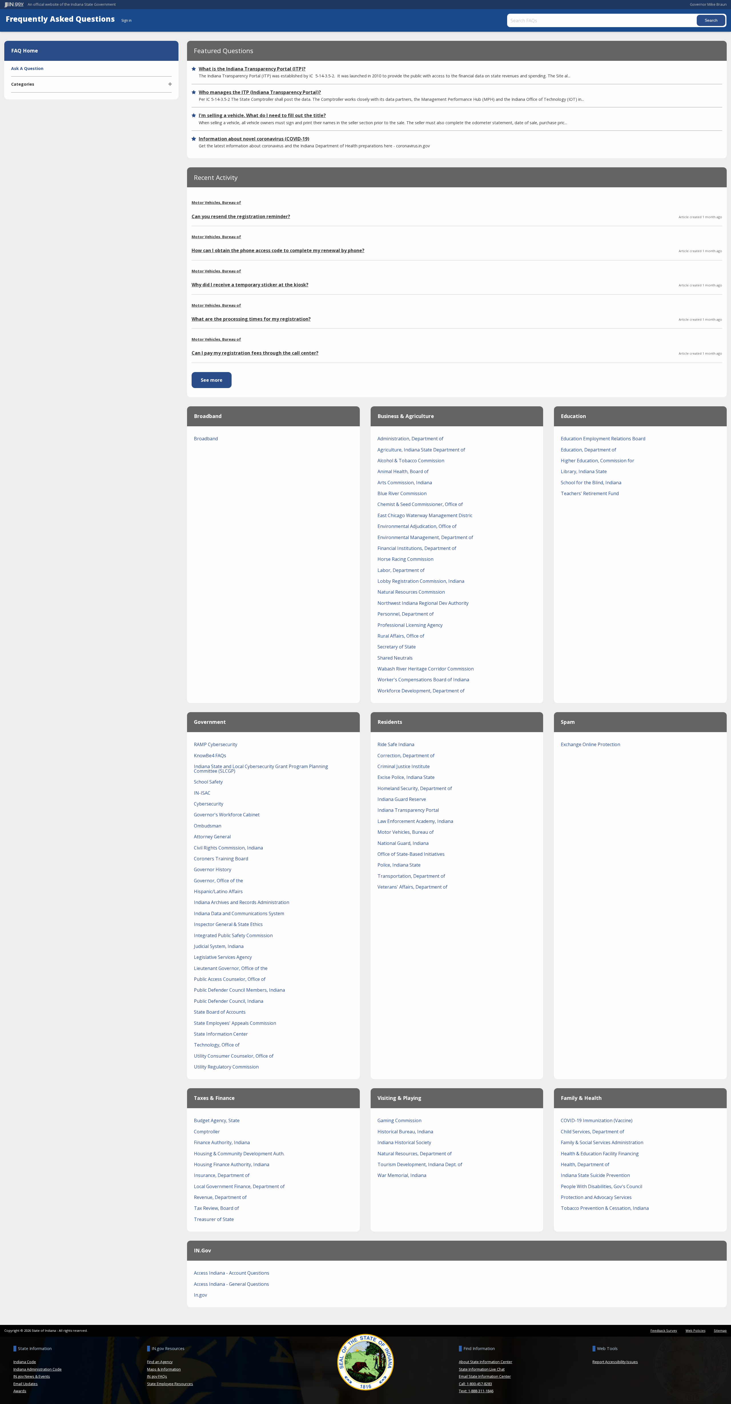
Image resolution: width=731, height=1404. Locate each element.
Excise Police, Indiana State (406, 777)
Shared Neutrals (395, 658)
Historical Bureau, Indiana (405, 1131)
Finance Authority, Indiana (222, 1142)
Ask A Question (27, 68)
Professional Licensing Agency (410, 625)
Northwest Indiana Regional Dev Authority (423, 603)
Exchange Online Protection (590, 744)
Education (573, 416)
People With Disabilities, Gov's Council (601, 1186)
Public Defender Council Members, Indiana (239, 990)
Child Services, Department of (592, 1131)
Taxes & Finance (214, 1097)
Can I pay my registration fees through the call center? (255, 353)
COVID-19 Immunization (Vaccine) (596, 1120)
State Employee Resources (170, 1383)
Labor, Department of (401, 570)
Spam (568, 721)
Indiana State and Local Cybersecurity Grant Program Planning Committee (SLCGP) (261, 768)
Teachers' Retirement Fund (590, 493)
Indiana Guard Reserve (401, 799)
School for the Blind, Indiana (591, 482)
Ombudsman (207, 826)
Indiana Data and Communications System (239, 913)
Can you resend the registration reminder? (241, 216)
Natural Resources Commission (411, 592)
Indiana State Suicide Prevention (595, 1175)
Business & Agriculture (405, 416)
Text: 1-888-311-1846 (476, 1391)
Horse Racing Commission (405, 559)
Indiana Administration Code (37, 1369)
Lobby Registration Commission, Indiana (420, 581)
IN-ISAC (202, 793)
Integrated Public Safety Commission (233, 935)
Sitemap (720, 1330)
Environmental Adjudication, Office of (417, 526)
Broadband (208, 416)
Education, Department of (588, 450)
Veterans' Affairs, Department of (412, 887)
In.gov (200, 1295)
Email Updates (25, 1383)
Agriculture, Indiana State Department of (421, 450)
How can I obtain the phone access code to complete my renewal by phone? (278, 250)
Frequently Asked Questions (61, 19)
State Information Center (221, 1034)
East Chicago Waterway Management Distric (424, 515)
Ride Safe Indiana (395, 744)
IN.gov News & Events (31, 1376)
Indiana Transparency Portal (408, 810)
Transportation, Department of (411, 876)
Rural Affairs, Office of (400, 636)
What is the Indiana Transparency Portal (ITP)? (252, 69)
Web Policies (695, 1330)
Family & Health (581, 1097)
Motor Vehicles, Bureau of (216, 202)
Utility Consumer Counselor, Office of (234, 1056)
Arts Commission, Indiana (404, 482)
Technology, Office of (217, 1045)
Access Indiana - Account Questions (231, 1273)
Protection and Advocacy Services (596, 1197)
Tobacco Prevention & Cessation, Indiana (605, 1208)
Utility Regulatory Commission (226, 1067)
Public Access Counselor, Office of (230, 979)
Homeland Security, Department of (414, 788)
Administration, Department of (410, 438)
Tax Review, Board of (216, 1208)
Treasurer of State (214, 1219)
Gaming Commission (399, 1120)
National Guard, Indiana (403, 843)
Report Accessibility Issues (615, 1361)
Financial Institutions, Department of (416, 548)
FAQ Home (24, 50)
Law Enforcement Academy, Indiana (415, 821)
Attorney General (212, 836)
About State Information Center (485, 1361)
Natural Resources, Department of (414, 1153)
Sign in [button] (126, 20)
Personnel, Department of (405, 614)
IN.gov (202, 1250)
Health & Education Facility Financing (600, 1153)
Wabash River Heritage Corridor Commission (425, 669)
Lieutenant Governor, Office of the (231, 968)
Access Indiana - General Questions (231, 1284)
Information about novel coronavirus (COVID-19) (254, 139)
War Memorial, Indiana (401, 1175)
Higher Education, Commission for (597, 460)
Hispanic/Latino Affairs (218, 891)
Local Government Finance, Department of (239, 1186)
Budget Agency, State (217, 1120)
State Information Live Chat (482, 1369)
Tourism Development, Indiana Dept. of (419, 1164)
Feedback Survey (663, 1330)
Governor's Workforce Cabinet (227, 815)
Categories (22, 84)
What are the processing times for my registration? (251, 319)
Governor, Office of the (218, 880)
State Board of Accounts (220, 1012)
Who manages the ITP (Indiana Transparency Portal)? (260, 92)
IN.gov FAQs (157, 1376)
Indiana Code (24, 1361)
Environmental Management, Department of (425, 537)
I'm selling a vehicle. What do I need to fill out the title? (262, 115)
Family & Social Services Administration (602, 1142)
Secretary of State (396, 647)
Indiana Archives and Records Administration (241, 902)
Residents (389, 721)
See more (216, 380)
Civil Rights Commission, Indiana (228, 848)
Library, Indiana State (584, 471)
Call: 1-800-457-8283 (475, 1383)
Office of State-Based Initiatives (411, 854)
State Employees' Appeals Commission (235, 1023)
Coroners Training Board (221, 858)
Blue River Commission (402, 493)
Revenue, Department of (220, 1197)
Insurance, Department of (222, 1175)
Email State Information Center (485, 1376)
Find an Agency (159, 1361)
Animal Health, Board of (403, 471)
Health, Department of (585, 1164)
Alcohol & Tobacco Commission (410, 460)
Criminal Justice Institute (403, 766)
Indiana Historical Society (404, 1142)
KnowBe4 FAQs (210, 755)
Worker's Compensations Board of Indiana (423, 679)
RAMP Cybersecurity (215, 744)
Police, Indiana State (399, 865)
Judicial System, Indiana (219, 946)
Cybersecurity (208, 804)
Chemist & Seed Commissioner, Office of (420, 504)
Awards (19, 1391)
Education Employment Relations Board (603, 438)
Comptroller (207, 1131)
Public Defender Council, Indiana (228, 1001)
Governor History (212, 869)
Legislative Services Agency (223, 957)
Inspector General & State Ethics (228, 924)
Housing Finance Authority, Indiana (231, 1164)
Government (210, 721)
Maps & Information (164, 1369)
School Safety (208, 782)
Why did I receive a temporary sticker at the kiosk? (250, 285)
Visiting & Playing (399, 1097)
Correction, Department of (406, 755)
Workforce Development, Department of (421, 691)
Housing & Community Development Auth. (239, 1153)
